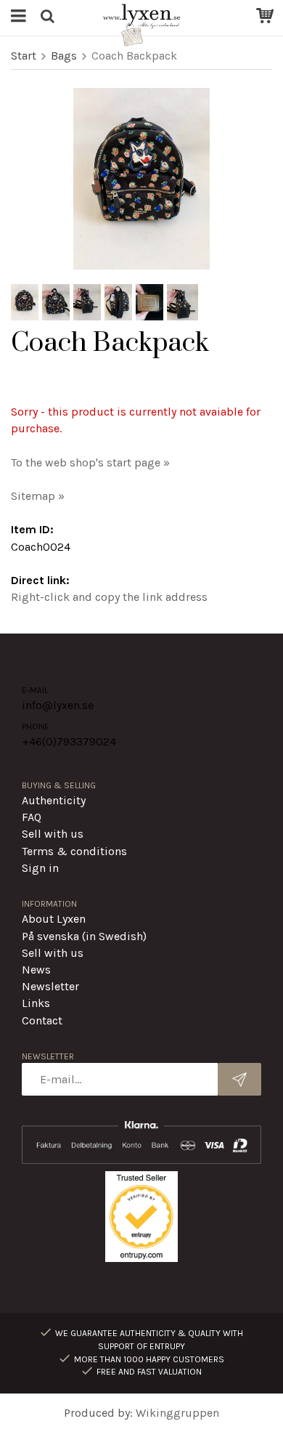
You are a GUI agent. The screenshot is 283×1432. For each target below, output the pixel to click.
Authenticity (54, 800)
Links (36, 1003)
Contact (42, 1020)
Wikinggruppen (177, 1413)
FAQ (31, 817)
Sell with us (52, 834)
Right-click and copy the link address (109, 597)
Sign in (40, 868)
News (36, 969)
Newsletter (50, 986)
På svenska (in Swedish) (84, 936)
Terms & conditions (74, 851)
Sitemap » (38, 496)
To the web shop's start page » (90, 462)
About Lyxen (54, 919)
